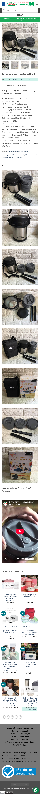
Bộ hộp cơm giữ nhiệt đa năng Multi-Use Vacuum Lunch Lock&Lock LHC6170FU (10, 702)
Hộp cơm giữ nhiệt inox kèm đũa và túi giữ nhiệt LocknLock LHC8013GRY (10, 630)
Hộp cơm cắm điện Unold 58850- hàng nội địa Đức (30, 664)
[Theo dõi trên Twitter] (8, 717)
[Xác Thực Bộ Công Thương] (19, 771)
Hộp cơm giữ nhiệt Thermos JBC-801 (29, 595)
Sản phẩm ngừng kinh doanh (18, 151)
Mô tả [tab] (4, 166)
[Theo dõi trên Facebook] (4, 717)
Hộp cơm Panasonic (16, 157)
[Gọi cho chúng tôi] (16, 717)
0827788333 (19, 79)
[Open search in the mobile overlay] (20, 10)
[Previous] (5, 41)
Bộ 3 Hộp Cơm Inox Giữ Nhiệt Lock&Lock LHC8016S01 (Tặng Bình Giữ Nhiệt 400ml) (29, 702)
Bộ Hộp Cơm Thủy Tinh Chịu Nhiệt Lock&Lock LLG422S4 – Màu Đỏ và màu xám (29, 630)
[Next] (35, 41)
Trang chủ (8, 18)
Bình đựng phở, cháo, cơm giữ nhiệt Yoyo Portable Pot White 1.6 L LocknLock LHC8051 (10, 666)
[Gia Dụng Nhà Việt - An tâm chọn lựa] (20, 4)
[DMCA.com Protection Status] (6, 793)
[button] (3, 4)
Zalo (28, 79)
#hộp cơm (8, 155)
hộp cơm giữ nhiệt (18, 155)
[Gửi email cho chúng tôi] (12, 717)
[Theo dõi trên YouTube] (20, 717)
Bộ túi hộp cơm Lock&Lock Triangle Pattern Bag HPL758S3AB (10, 597)
